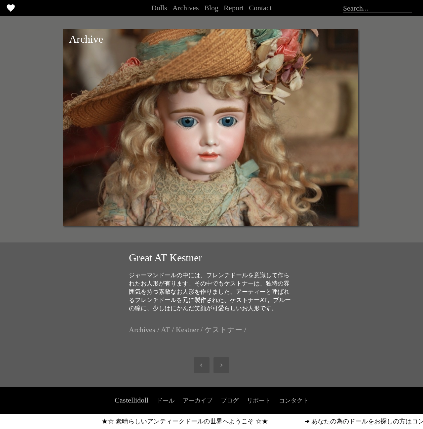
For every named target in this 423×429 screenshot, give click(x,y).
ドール (165, 400)
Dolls (159, 8)
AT (165, 329)
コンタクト (294, 400)
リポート (259, 400)
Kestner (187, 329)
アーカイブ (197, 400)
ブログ (230, 400)
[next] (218, 365)
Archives (186, 8)
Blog (211, 8)
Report (234, 8)
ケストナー (223, 329)
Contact (260, 8)
